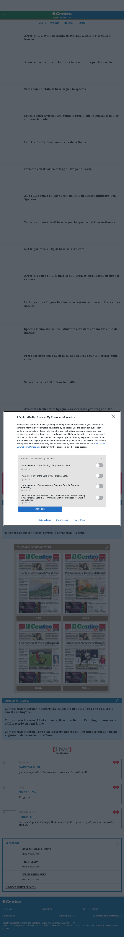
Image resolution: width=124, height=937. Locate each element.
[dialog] (62, 469)
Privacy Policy (79, 520)
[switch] (99, 465)
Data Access (62, 520)
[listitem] (62, 458)
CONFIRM (40, 509)
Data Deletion (44, 520)
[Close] (114, 417)
